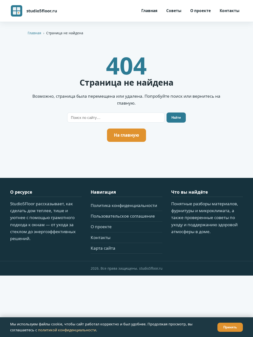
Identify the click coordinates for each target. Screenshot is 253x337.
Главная (149, 10)
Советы (173, 10)
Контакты (229, 10)
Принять (230, 327)
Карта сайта (103, 248)
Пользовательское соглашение (123, 216)
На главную (126, 135)
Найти (176, 117)
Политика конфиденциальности (124, 205)
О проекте (200, 10)
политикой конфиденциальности (67, 330)
